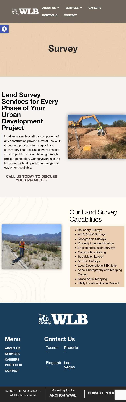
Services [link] (72, 7)
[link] (4, 29)
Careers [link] (94, 7)
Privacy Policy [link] (103, 393)
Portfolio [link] (49, 15)
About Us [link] (49, 7)
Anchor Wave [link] (63, 395)
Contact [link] (70, 15)
